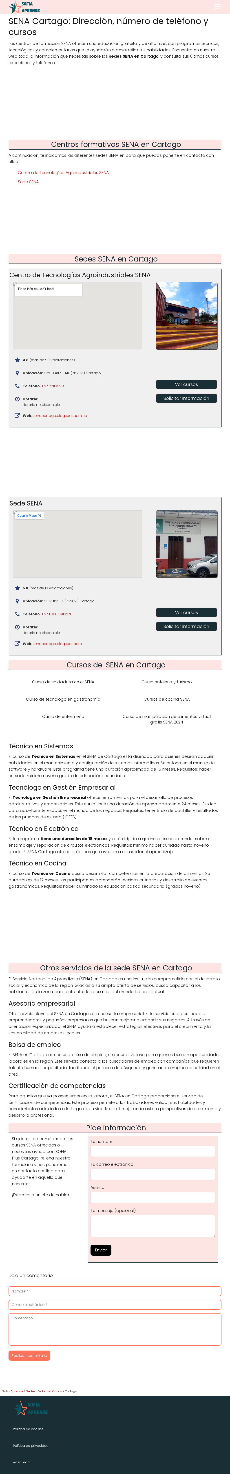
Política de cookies (28, 1429)
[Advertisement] (115, 104)
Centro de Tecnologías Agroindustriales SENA (63, 172)
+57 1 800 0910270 (56, 614)
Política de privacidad (31, 1445)
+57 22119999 (52, 386)
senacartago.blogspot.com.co (60, 415)
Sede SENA (28, 182)
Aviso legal (21, 1462)
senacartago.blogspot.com (57, 643)
